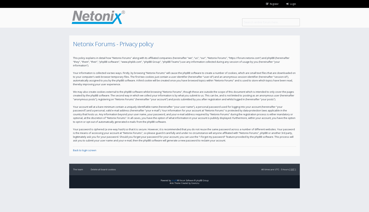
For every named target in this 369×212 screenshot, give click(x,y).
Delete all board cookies (103, 169)
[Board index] (97, 18)
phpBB (174, 180)
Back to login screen (84, 150)
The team (78, 169)
